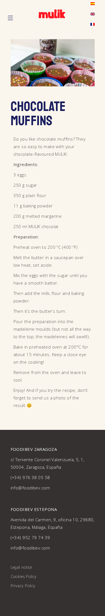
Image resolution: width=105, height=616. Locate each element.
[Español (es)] (92, 3)
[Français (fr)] (92, 24)
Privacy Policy (23, 585)
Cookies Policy (24, 576)
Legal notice (21, 567)
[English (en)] (92, 14)
